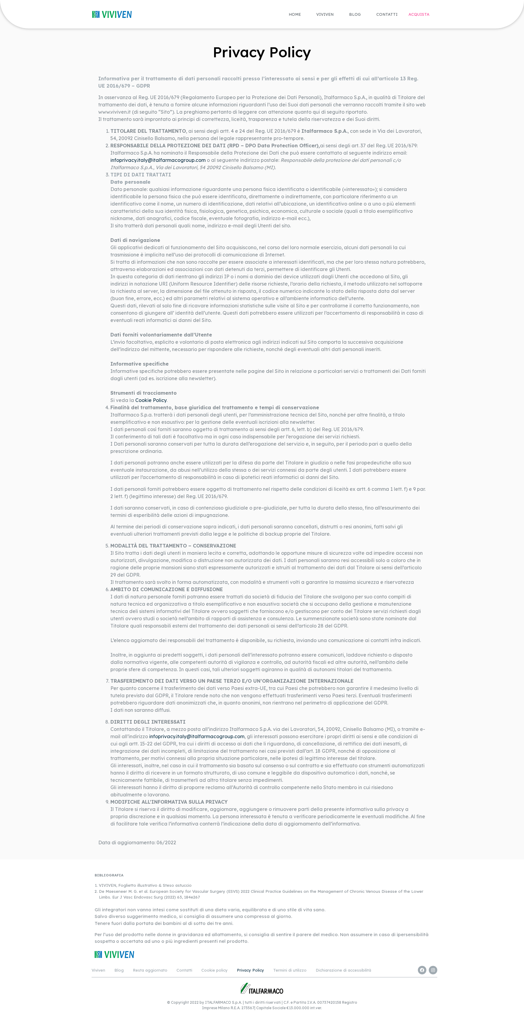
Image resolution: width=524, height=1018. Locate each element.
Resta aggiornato (150, 970)
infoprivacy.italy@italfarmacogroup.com (158, 160)
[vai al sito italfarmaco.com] (262, 988)
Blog (355, 14)
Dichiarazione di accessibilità (343, 970)
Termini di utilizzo (290, 970)
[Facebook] (422, 970)
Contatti (387, 14)
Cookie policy (214, 970)
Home (295, 14)
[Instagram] (433, 970)
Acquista (418, 14)
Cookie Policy (150, 400)
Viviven (325, 14)
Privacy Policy (250, 970)
